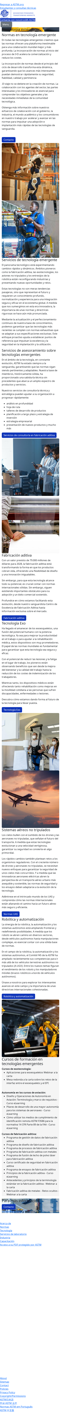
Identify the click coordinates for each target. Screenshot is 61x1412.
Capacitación (7, 1241)
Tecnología (6, 1230)
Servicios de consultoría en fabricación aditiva (29, 435)
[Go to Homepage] (30, 14)
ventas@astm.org (11, 1211)
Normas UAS (11, 914)
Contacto (9, 139)
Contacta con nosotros (13, 19)
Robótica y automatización (18, 996)
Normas (4, 1227)
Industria (5, 1237)
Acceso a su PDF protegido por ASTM (20, 1244)
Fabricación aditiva (14, 618)
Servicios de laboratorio (13, 1234)
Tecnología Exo (12, 709)
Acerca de (5, 1223)
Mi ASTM (30, 19)
